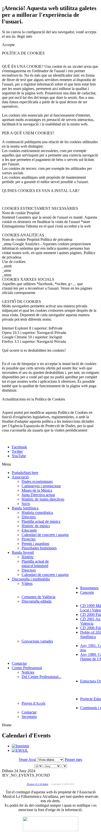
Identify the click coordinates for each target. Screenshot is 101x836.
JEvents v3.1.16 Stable (37, 784)
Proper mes (73, 759)
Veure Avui (27, 759)
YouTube (19, 456)
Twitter (17, 451)
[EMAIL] (20, 750)
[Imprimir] (20, 746)
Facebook (19, 447)
